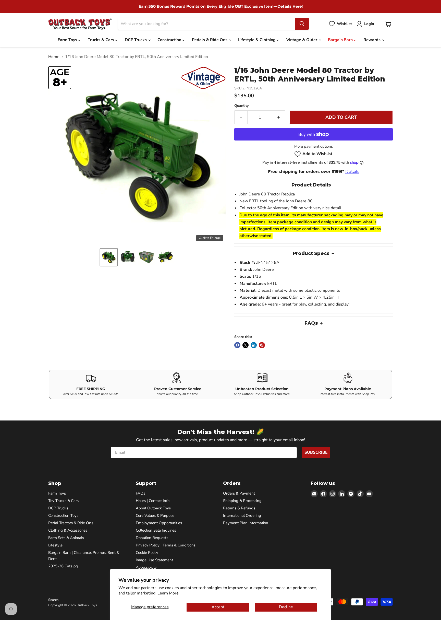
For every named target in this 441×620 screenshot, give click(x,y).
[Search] (302, 24)
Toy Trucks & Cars (63, 500)
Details (352, 171)
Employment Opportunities (159, 522)
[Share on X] (245, 345)
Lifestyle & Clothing (257, 40)
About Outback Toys (153, 508)
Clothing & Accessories (67, 530)
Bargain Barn (341, 40)
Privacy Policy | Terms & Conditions (165, 545)
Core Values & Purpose (155, 515)
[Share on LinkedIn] (254, 345)
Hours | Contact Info (152, 500)
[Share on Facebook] (237, 345)
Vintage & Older (302, 40)
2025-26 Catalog (63, 566)
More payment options (313, 146)
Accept (218, 607)
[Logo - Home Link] (80, 24)
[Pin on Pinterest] (262, 345)
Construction (169, 40)
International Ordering (242, 515)
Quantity (241, 106)
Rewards (372, 40)
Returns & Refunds (239, 508)
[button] (108, 257)
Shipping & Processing (242, 500)
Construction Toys (63, 515)
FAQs (140, 493)
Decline (286, 607)
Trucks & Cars (101, 40)
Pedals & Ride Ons (210, 40)
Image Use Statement (154, 560)
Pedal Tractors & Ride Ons (70, 522)
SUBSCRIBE (316, 452)
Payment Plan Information (245, 522)
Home (53, 56)
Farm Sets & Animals (66, 537)
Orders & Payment (239, 493)
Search (53, 600)
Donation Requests (152, 537)
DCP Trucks (136, 40)
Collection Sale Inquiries (156, 530)
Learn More (168, 593)
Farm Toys (68, 40)
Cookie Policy (147, 552)
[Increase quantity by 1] (278, 117)
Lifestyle (55, 545)
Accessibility (146, 567)
